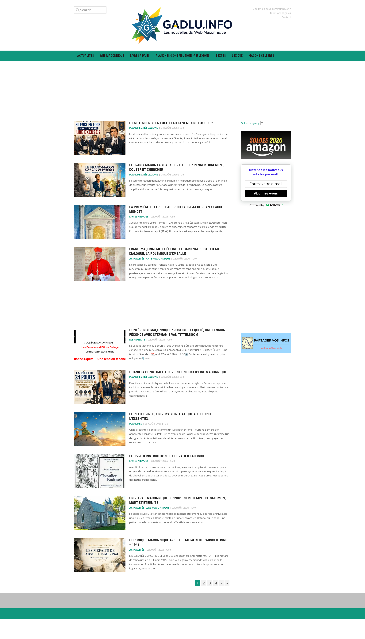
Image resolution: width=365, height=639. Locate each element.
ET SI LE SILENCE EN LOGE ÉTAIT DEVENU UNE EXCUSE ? (171, 123)
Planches (135, 127)
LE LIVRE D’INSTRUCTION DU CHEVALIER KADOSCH (166, 456)
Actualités (85, 55)
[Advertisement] (182, 87)
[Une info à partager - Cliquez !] (266, 343)
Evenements (137, 339)
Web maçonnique (112, 55)
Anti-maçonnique (158, 258)
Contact (286, 17)
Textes (221, 55)
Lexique (237, 55)
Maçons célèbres (261, 55)
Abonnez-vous (266, 193)
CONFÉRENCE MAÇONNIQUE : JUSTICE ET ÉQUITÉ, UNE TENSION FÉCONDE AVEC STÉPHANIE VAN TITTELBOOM (177, 332)
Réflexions (150, 127)
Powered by (256, 204)
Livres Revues (140, 55)
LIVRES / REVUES (138, 216)
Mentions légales (280, 13)
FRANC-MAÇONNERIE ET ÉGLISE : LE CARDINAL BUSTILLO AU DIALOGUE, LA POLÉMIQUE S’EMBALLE (174, 251)
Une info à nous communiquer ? (272, 8)
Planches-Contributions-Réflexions (182, 55)
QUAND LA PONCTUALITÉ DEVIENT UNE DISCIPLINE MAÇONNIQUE (178, 372)
